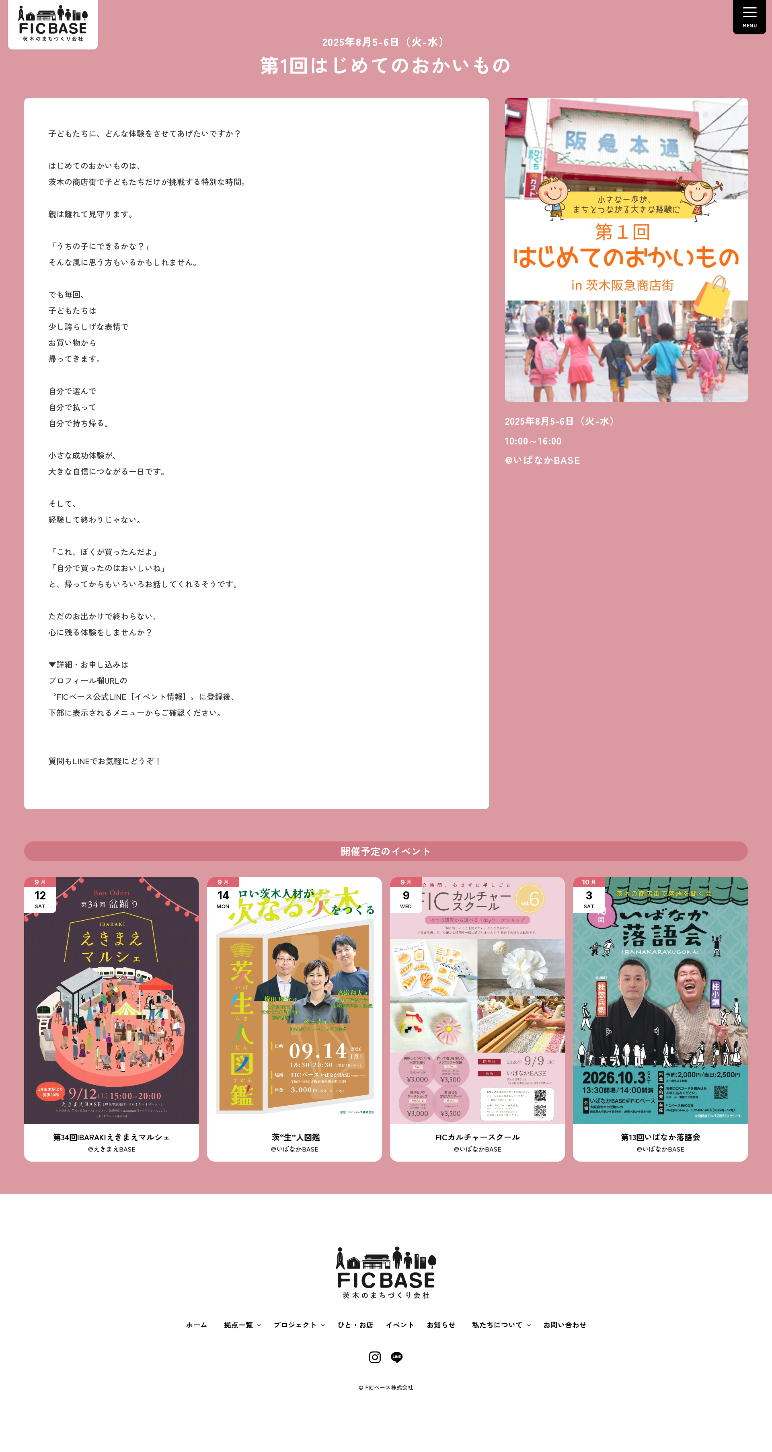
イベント (400, 1324)
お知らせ (441, 1324)
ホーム (196, 1324)
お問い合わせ (565, 1324)
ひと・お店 (355, 1324)
